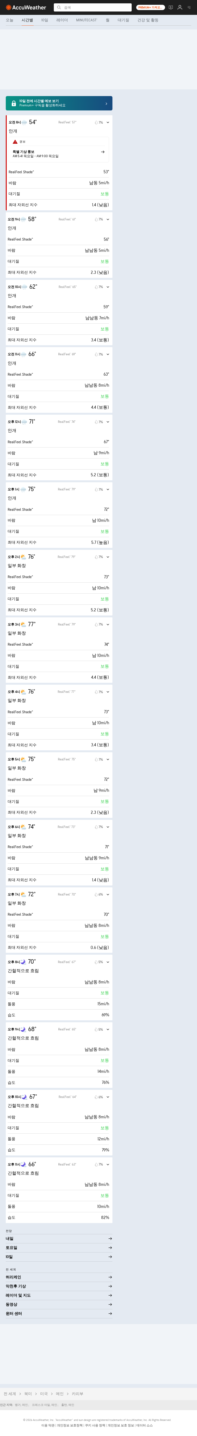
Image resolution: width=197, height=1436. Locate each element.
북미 (28, 1394)
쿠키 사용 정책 (95, 1425)
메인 (60, 1394)
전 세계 (10, 1394)
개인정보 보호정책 (70, 1425)
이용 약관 (48, 1425)
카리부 (77, 1394)
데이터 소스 (144, 1425)
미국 (44, 1394)
